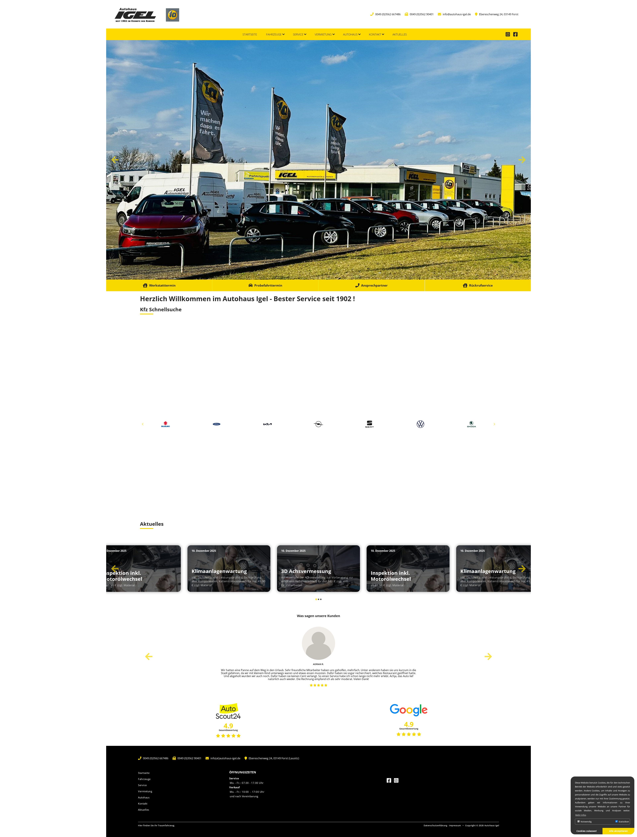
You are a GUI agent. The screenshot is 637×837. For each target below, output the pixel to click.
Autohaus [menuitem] (350, 34)
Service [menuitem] (298, 34)
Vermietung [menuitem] (323, 34)
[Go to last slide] (115, 160)
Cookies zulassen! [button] (586, 831)
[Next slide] (522, 160)
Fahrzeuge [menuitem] (274, 34)
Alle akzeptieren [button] (618, 831)
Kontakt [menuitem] (375, 34)
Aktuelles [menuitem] (399, 34)
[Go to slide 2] (318, 599)
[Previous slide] (142, 424)
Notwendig (586, 821)
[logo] (135, 14)
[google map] (318, 475)
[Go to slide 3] (320, 599)
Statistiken (623, 821)
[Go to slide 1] (316, 599)
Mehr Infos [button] (580, 814)
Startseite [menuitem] (250, 34)
